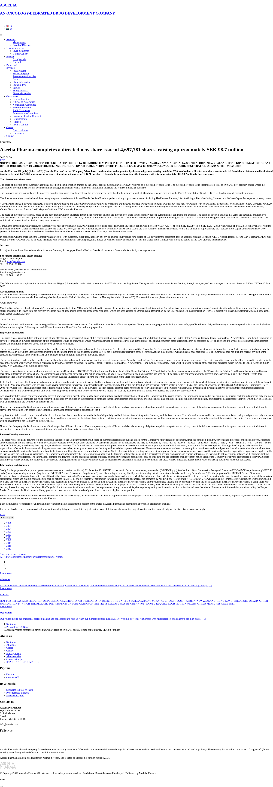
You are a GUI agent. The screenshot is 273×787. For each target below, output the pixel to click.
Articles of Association (24, 102)
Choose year (7, 517)
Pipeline (10, 56)
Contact (10, 136)
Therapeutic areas (15, 48)
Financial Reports (15, 695)
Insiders (16, 87)
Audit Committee (21, 110)
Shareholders (19, 85)
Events (16, 79)
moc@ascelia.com (16, 261)
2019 (8, 543)
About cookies (13, 656)
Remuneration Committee (25, 113)
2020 (8, 540)
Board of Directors (22, 45)
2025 (8, 526)
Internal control (20, 124)
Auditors (17, 121)
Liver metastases (21, 50)
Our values (18, 133)
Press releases (19, 70)
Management (19, 42)
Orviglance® (19, 59)
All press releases (12, 557)
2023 (8, 531)
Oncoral (17, 62)
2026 (8, 523)
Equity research (20, 90)
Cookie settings (14, 659)
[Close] (1, 786)
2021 (8, 537)
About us (10, 39)
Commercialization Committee (28, 116)
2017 (8, 548)
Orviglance (12, 677)
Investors (10, 68)
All (1, 557)
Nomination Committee (24, 104)
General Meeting (21, 99)
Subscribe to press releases (13, 554)
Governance (12, 96)
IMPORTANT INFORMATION (22, 662)
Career (9, 127)
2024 (8, 528)
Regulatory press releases (33, 557)
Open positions (20, 130)
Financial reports (21, 73)
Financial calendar (22, 93)
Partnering (11, 65)
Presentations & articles (24, 76)
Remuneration (20, 119)
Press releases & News (17, 627)
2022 (8, 534)
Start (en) (10, 624)
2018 (8, 545)
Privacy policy (13, 653)
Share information (21, 82)
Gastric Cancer (20, 53)
